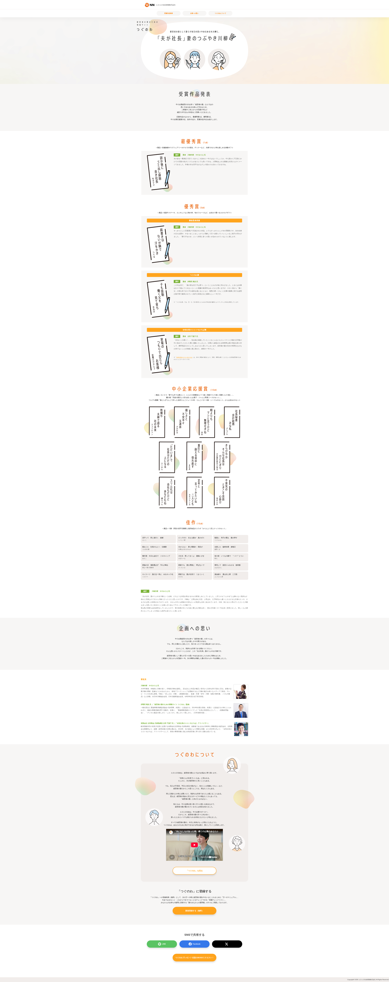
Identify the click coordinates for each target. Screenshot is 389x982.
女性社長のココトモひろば (184, 357)
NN (150, 5)
